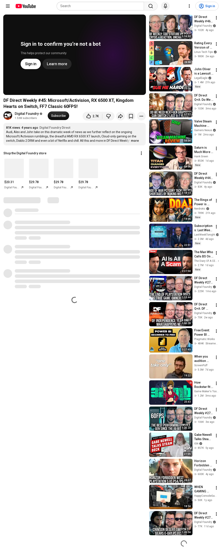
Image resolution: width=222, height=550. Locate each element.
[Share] (120, 116)
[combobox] (101, 6)
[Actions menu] (141, 153)
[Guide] (7, 6)
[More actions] (141, 116)
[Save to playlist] (131, 116)
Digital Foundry (27, 114)
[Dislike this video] (108, 116)
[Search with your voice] (165, 6)
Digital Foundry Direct (54, 127)
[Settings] (189, 6)
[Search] (151, 6)
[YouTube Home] (25, 6)
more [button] (135, 140)
